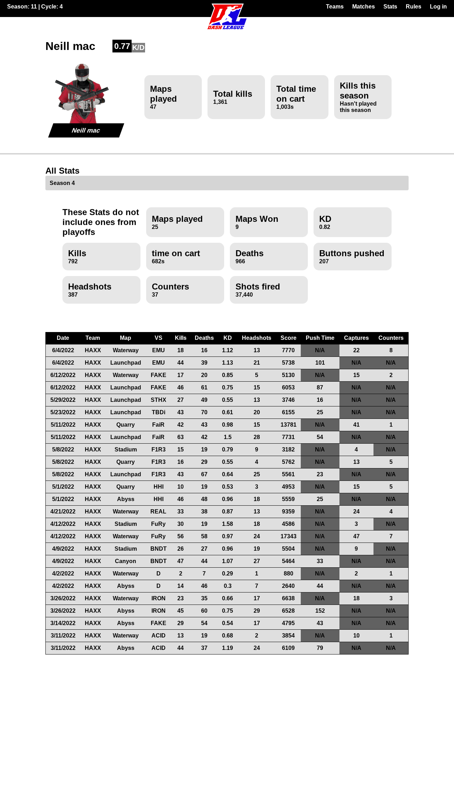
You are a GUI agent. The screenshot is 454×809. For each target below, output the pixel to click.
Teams (335, 7)
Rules (413, 7)
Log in (438, 7)
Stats (390, 7)
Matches (363, 7)
